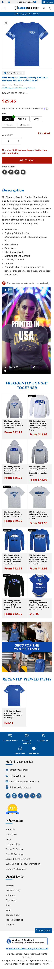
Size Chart (44, 133)
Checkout (49, 2)
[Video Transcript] (10, 289)
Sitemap (10, 924)
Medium (22, 118)
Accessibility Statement (18, 859)
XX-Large (24, 125)
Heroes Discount (14, 919)
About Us (10, 829)
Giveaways (11, 900)
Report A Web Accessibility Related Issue (27, 948)
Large (36, 118)
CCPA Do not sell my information (23, 863)
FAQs (8, 839)
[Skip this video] (5, 289)
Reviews (10, 885)
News (8, 910)
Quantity (7, 135)
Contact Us (11, 834)
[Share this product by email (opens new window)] (23, 172)
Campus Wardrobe (25, 954)
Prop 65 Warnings (15, 854)
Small (8, 118)
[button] (3, 8)
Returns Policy (13, 890)
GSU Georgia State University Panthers (18, 88)
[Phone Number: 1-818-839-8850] (3, 2)
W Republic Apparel (15, 73)
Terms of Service (15, 849)
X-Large (9, 125)
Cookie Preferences (16, 868)
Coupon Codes (13, 915)
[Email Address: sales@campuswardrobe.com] (9, 2)
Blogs (8, 905)
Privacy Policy (13, 844)
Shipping (10, 895)
